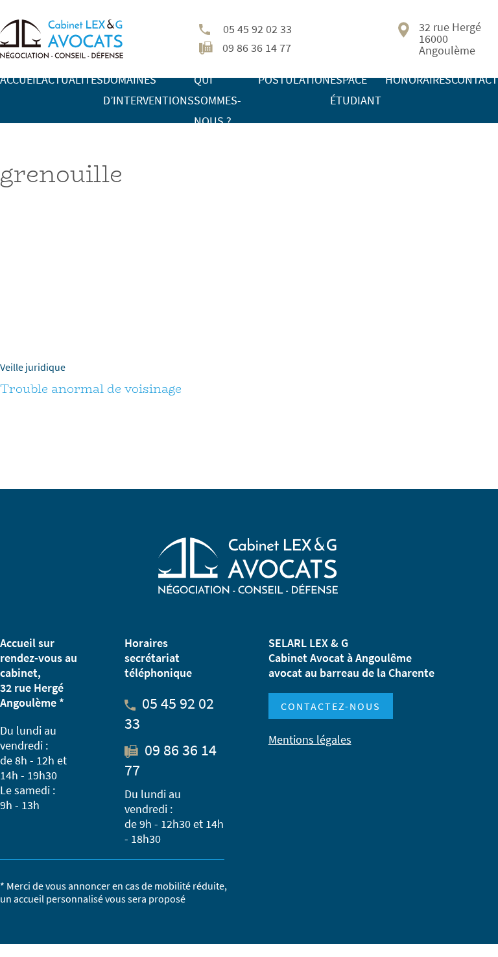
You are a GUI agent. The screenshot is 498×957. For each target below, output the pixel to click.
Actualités (72, 79)
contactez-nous (331, 706)
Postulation (294, 79)
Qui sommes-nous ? (217, 100)
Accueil (21, 79)
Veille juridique (32, 366)
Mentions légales (309, 739)
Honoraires (418, 79)
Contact (474, 79)
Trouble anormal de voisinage (91, 389)
